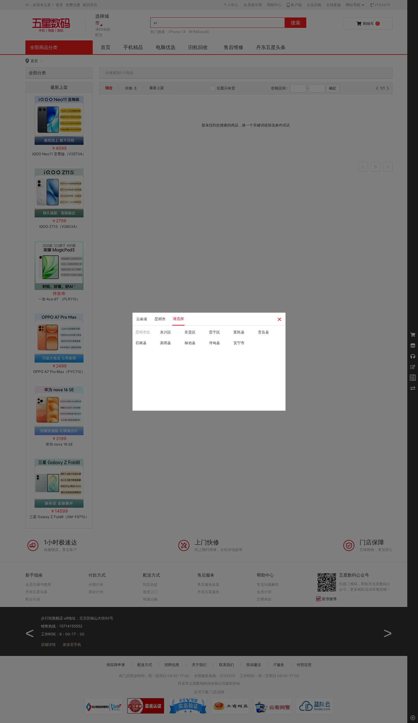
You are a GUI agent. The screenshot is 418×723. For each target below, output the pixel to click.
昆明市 (160, 319)
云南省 (141, 319)
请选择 (178, 318)
